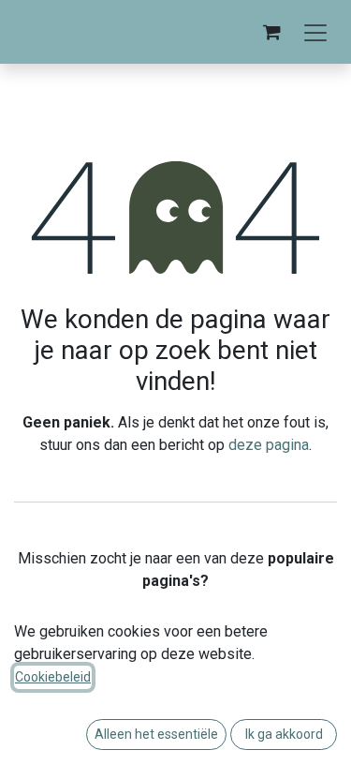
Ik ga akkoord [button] (284, 734)
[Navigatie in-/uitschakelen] (315, 31)
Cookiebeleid (53, 676)
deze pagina (268, 445)
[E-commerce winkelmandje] (271, 31)
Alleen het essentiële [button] (156, 734)
